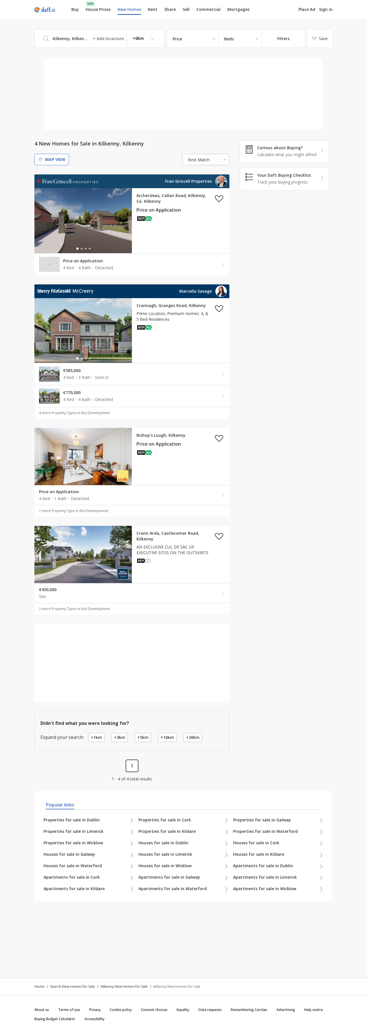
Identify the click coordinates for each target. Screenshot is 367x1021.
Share (170, 9)
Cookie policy (121, 1009)
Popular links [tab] (60, 805)
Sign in (326, 9)
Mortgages (238, 9)
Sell (186, 9)
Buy (75, 9)
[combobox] (99, 38)
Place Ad (306, 9)
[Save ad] (219, 198)
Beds (229, 39)
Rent (152, 9)
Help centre (313, 1009)
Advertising (285, 1009)
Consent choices (154, 1009)
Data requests (210, 1009)
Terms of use (69, 1009)
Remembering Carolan (249, 1009)
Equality (183, 1009)
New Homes (129, 9)
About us (41, 1009)
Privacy (95, 1009)
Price (177, 39)
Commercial (208, 9)
